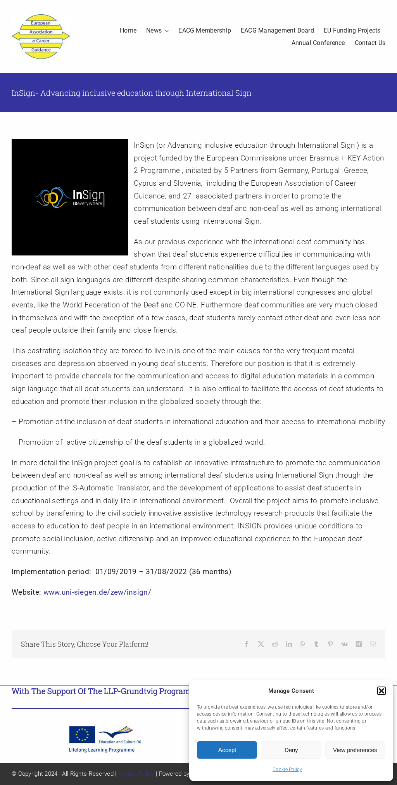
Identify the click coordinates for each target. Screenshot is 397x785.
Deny (291, 750)
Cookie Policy (287, 769)
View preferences (355, 750)
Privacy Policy (136, 773)
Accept (227, 750)
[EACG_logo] (41, 18)
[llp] (105, 728)
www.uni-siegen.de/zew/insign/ (97, 592)
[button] (381, 691)
